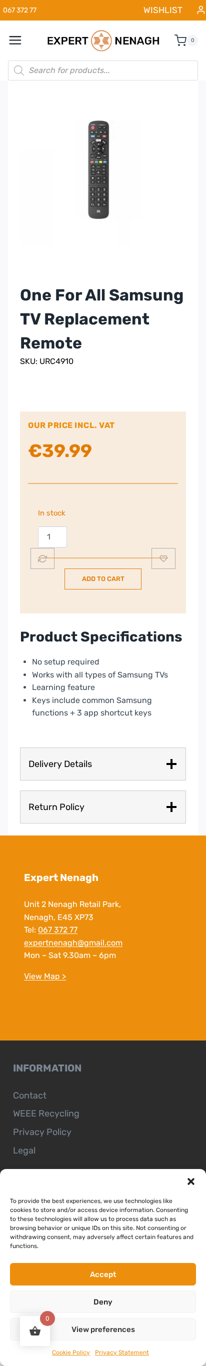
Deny (103, 1302)
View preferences (103, 1329)
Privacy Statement (122, 1352)
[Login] (201, 10)
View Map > (45, 976)
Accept (103, 1274)
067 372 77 (58, 929)
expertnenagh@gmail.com (73, 943)
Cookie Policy (71, 1352)
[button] (191, 1181)
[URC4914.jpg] (103, 163)
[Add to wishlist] (164, 558)
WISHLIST (163, 10)
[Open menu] (20, 40)
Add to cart (103, 578)
